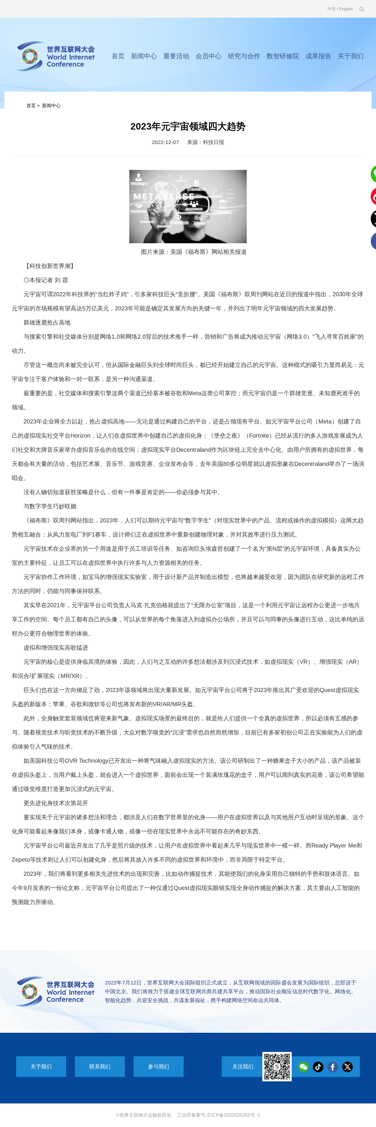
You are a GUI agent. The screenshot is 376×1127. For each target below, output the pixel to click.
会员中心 (208, 56)
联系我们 (99, 1067)
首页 (118, 56)
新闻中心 (144, 56)
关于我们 (351, 56)
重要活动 (176, 56)
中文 (332, 8)
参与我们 (158, 1067)
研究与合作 (244, 56)
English (346, 8)
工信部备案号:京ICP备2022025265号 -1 (218, 1115)
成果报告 (318, 56)
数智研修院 (283, 56)
